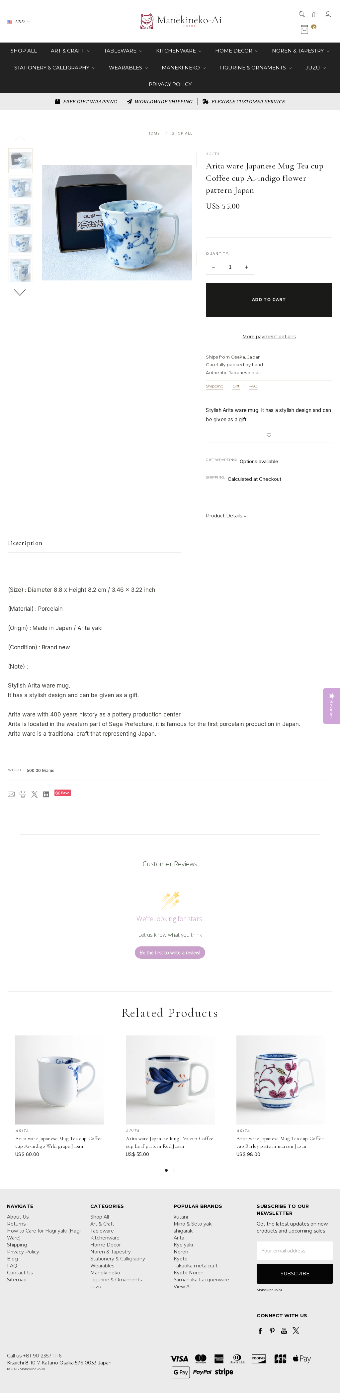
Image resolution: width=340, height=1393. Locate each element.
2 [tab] (174, 1170)
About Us (18, 1217)
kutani (181, 1217)
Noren (181, 1252)
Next (20, 292)
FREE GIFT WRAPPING (89, 101)
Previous (20, 138)
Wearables (126, 67)
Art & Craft (68, 51)
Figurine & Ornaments (253, 67)
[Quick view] (100, 1039)
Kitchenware (176, 51)
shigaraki (184, 1231)
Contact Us (20, 1273)
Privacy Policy (170, 84)
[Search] (301, 14)
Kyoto (181, 1259)
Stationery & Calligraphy (52, 67)
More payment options (269, 337)
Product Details (224, 516)
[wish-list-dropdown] (269, 435)
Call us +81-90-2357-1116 (34, 1356)
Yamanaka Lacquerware (201, 1280)
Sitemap (17, 1280)
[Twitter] (34, 794)
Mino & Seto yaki (193, 1224)
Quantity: (217, 253)
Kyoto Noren (189, 1273)
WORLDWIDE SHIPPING (163, 101)
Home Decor (234, 51)
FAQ (253, 385)
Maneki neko (181, 67)
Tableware (121, 51)
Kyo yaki (183, 1245)
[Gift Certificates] (314, 14)
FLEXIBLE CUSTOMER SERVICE (247, 101)
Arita (179, 1238)
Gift (236, 385)
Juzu (313, 67)
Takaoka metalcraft (196, 1266)
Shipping (214, 385)
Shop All (24, 51)
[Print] (23, 794)
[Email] (11, 794)
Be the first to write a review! (170, 952)
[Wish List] (100, 1054)
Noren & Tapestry (298, 51)
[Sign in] (327, 14)
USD (20, 21)
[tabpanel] (60, 1096)
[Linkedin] (46, 794)
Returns (16, 1224)
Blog (12, 1259)
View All (183, 1287)
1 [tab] (166, 1170)
